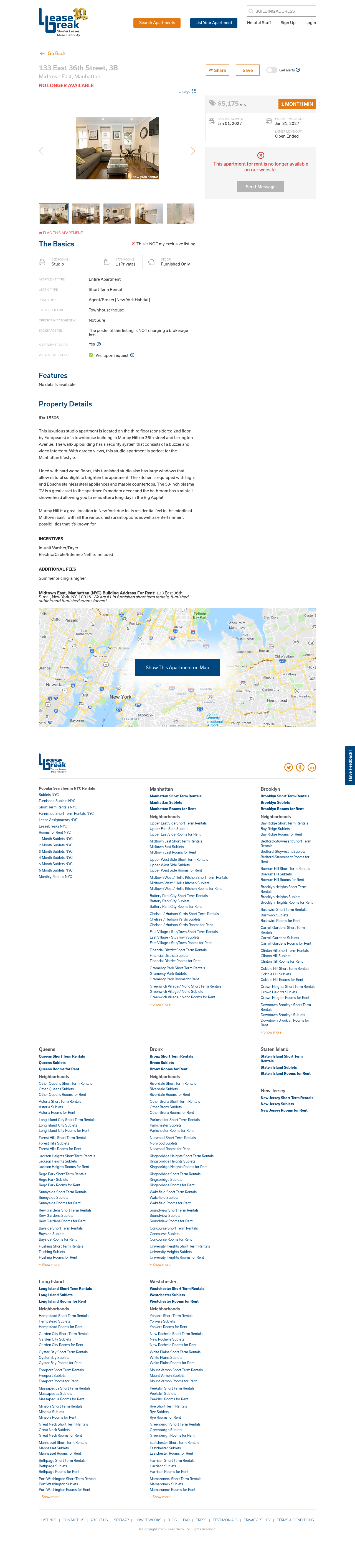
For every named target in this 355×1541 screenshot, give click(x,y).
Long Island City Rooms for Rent (64, 1130)
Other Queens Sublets (56, 1089)
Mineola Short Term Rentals (60, 1406)
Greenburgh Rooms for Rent (172, 1435)
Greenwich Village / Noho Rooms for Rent (182, 997)
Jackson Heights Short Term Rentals (67, 1156)
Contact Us (73, 1520)
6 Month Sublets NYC (56, 870)
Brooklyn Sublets (275, 802)
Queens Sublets (52, 1062)
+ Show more (160, 1004)
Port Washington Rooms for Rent (64, 1489)
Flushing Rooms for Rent (58, 1257)
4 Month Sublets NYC (56, 857)
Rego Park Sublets (53, 1179)
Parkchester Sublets (165, 1125)
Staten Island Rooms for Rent (286, 1073)
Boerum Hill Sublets (276, 874)
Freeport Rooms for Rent (58, 1381)
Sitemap (121, 1520)
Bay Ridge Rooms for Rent (281, 834)
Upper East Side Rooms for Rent (175, 834)
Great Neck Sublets (54, 1429)
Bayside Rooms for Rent (58, 1239)
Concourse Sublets (164, 1233)
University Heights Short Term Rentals (180, 1246)
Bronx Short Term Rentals (171, 1056)
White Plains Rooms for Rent (172, 1362)
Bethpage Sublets (53, 1466)
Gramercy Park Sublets (168, 973)
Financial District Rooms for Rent (175, 960)
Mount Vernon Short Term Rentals (176, 1370)
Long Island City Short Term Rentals (67, 1119)
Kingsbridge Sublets (166, 1179)
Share (219, 70)
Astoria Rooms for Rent (57, 1112)
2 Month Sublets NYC (56, 845)
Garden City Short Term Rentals (64, 1333)
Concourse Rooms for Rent (171, 1239)
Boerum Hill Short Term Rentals (285, 868)
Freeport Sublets (52, 1375)
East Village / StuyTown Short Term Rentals (184, 931)
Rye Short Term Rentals (168, 1406)
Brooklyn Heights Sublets (280, 897)
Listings (49, 1520)
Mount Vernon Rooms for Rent (173, 1381)
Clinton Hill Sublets (275, 956)
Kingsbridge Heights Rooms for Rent (178, 1166)
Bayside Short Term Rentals (61, 1228)
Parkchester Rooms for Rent (172, 1130)
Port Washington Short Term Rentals (67, 1478)
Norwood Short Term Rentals (173, 1137)
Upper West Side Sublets (170, 865)
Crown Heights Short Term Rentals (288, 986)
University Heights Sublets (171, 1251)
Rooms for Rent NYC (55, 832)
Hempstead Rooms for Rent (60, 1326)
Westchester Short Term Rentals (177, 1288)
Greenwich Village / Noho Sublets (176, 991)
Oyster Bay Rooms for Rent (60, 1362)
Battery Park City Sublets (169, 901)
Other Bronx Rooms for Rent (172, 1112)
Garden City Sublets (55, 1339)
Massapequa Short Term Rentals (64, 1388)
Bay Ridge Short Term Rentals (284, 823)
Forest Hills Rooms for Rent (60, 1148)
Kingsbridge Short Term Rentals (175, 1174)
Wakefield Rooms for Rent (170, 1203)
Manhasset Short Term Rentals (63, 1442)
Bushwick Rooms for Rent (280, 920)
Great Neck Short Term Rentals (63, 1424)
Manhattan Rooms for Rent (173, 808)
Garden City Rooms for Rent (61, 1344)
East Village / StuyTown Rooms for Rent (181, 942)
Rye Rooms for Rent (165, 1417)
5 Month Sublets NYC (56, 864)
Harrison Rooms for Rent (169, 1471)
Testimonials (225, 1520)
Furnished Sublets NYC (57, 800)
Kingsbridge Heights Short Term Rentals (182, 1156)
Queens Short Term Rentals (62, 1056)
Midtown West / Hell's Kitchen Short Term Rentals (189, 877)
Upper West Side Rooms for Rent (176, 870)
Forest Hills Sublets (54, 1143)
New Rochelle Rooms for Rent (173, 1344)
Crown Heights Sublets (279, 992)
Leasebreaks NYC (53, 826)
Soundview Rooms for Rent (171, 1221)
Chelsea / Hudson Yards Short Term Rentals (184, 913)
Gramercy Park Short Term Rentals (177, 968)
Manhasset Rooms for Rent (60, 1453)
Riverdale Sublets (164, 1089)
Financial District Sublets (169, 955)
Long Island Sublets (56, 1295)
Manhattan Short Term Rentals (176, 796)
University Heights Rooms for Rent (177, 1257)
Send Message (261, 186)
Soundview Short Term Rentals (174, 1210)
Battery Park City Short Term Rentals (179, 895)
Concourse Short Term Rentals (174, 1228)
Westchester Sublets (167, 1295)
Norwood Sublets (164, 1143)
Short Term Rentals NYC (58, 807)
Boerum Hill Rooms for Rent (282, 879)
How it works (148, 1520)
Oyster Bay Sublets (54, 1357)
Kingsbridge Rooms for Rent (172, 1185)
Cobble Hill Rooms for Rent (282, 979)
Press (201, 1520)
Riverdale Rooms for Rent (170, 1094)
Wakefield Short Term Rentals (173, 1192)
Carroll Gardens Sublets (280, 938)
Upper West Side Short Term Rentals (179, 859)
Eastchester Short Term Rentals (174, 1442)
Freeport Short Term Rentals (61, 1370)
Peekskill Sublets (163, 1393)
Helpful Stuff (259, 22)
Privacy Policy (257, 1520)
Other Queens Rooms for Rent (62, 1094)
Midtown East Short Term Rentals (176, 841)
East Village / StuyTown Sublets (174, 937)
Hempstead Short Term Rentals (63, 1315)
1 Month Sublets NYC (56, 838)
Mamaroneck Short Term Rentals (175, 1478)
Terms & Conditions (295, 1520)
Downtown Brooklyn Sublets (283, 1014)
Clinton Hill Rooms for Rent (282, 961)
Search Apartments (157, 22)
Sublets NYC (49, 794)
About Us (99, 1520)
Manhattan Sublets (166, 802)
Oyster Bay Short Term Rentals (63, 1352)
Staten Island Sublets (279, 1067)
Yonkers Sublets (162, 1321)
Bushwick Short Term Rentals (283, 909)
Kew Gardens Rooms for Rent (62, 1221)
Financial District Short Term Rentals (178, 950)
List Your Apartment (214, 22)
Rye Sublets (159, 1411)
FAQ (186, 1520)
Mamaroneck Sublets (166, 1484)
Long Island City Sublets (58, 1125)
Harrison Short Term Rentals (172, 1460)
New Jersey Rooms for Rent (284, 1110)
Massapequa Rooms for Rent (61, 1399)
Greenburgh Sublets (166, 1429)
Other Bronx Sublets (166, 1107)
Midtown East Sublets (167, 846)
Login (310, 22)
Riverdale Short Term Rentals (173, 1083)
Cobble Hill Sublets (276, 974)
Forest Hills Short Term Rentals (63, 1137)
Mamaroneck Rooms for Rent (172, 1489)
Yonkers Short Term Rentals (171, 1315)
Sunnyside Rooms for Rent (59, 1203)
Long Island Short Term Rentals (65, 1288)
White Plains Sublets (166, 1357)
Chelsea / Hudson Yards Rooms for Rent (181, 924)
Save (248, 70)
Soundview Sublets (165, 1215)
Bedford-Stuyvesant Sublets (283, 851)
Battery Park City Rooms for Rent (176, 906)
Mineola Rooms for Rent (57, 1417)
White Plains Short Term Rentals (175, 1352)
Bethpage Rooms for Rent (59, 1471)
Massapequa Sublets (55, 1393)
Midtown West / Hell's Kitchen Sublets (179, 883)
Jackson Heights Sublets (58, 1161)
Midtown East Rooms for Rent (173, 852)
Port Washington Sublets (58, 1484)
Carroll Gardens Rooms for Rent (286, 943)
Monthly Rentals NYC (55, 876)
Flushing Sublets (52, 1251)
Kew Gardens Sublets (56, 1215)
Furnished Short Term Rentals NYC (66, 813)
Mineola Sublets (51, 1411)
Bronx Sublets (162, 1062)
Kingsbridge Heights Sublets (172, 1161)
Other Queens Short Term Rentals (65, 1083)
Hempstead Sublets (54, 1321)
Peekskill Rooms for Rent (169, 1399)
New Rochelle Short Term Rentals (176, 1333)
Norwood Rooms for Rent (170, 1148)
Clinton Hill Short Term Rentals (285, 950)
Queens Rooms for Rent (59, 1069)
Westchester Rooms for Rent (174, 1301)
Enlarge (184, 91)
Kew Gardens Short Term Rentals (65, 1210)
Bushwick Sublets (274, 915)
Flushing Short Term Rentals (61, 1246)
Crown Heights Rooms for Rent (285, 997)
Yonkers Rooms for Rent (168, 1326)
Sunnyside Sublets (53, 1197)
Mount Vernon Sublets (167, 1375)
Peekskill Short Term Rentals (172, 1388)
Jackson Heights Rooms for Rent (64, 1166)
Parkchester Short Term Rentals (175, 1119)
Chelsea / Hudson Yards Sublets (175, 919)
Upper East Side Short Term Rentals (178, 823)
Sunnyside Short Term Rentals (63, 1192)
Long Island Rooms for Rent (62, 1301)
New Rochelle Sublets (167, 1339)
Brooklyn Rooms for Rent (282, 808)
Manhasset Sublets (54, 1448)
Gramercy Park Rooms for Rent (174, 979)
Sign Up (288, 22)
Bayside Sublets (51, 1233)
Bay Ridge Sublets (275, 828)
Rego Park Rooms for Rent (59, 1185)
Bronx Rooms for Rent (168, 1069)
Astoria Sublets (51, 1107)
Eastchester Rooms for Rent (171, 1453)
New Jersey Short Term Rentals (287, 1098)
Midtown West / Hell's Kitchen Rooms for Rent (186, 888)
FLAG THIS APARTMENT (62, 233)
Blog (172, 1520)
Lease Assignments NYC (58, 820)
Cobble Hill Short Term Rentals (285, 968)
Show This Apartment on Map (177, 667)
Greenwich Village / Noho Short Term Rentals (185, 986)
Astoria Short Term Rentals (60, 1101)
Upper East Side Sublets (169, 828)
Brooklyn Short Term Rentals (285, 796)
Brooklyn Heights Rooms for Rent (287, 902)
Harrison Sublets (163, 1466)
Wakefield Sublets (164, 1197)
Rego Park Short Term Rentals (62, 1174)
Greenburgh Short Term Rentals (175, 1424)
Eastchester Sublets (165, 1448)
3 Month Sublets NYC (56, 851)
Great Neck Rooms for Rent (60, 1435)
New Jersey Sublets (277, 1104)
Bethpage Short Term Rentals (62, 1460)
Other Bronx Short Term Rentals (175, 1101)
